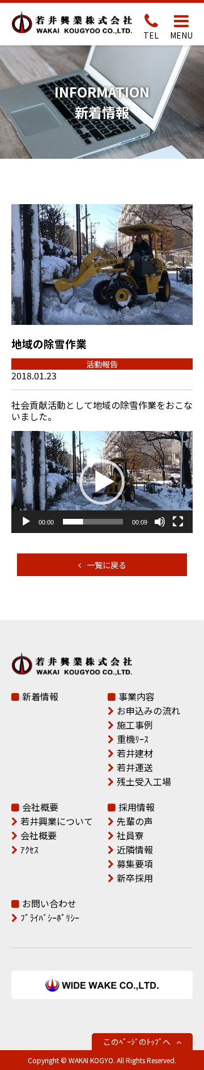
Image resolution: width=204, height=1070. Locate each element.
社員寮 (130, 835)
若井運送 (135, 767)
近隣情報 (135, 849)
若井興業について (56, 821)
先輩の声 (135, 821)
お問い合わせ (49, 903)
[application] (102, 482)
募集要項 (135, 863)
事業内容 (136, 696)
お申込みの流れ (148, 710)
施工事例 (135, 724)
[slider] (93, 522)
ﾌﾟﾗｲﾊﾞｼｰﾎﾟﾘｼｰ (49, 917)
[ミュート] (159, 521)
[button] (102, 482)
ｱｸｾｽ (29, 849)
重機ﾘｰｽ (132, 739)
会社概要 (40, 807)
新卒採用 (135, 878)
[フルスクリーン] (178, 521)
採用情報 (136, 807)
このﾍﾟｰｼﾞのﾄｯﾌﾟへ (137, 1041)
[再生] (26, 521)
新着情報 (40, 696)
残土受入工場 (144, 781)
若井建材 (135, 753)
